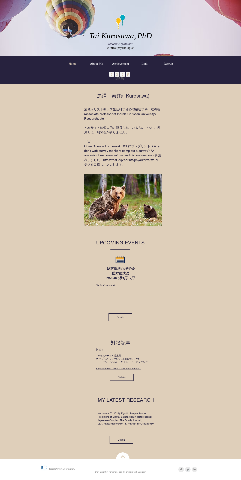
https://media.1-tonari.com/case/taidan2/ (118, 368)
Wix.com (142, 472)
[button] (120, 317)
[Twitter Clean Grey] (188, 469)
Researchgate (94, 118)
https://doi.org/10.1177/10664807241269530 (129, 423)
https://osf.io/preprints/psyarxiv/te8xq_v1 (131, 160)
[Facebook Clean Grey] (181, 469)
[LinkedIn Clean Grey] (194, 469)
